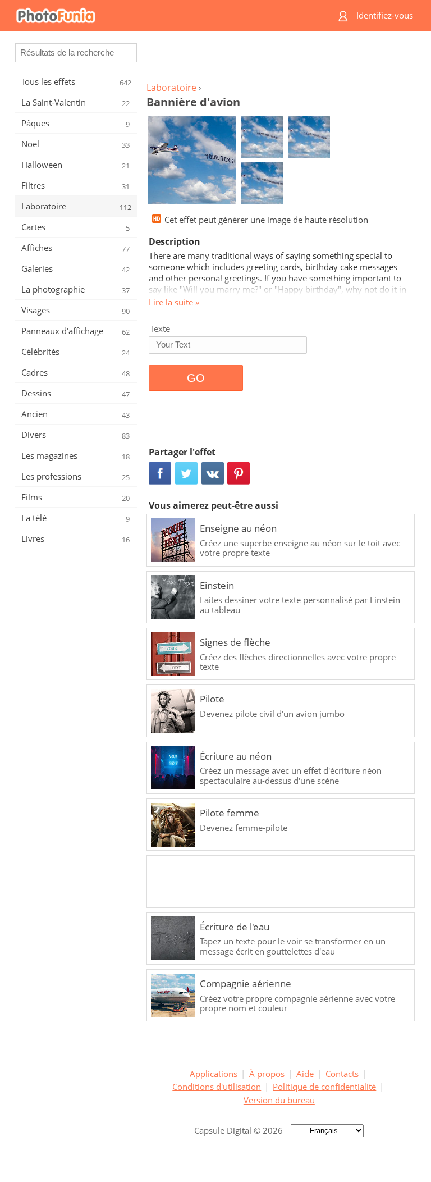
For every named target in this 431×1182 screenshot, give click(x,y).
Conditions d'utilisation (216, 1086)
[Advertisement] (279, 59)
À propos (267, 1073)
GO (196, 378)
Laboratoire (171, 87)
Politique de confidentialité (324, 1086)
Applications (213, 1073)
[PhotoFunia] (168, 15)
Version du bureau (279, 1100)
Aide (305, 1073)
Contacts (342, 1073)
